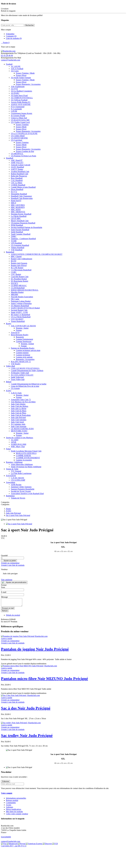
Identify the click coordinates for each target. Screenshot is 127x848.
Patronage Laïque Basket (21, 301)
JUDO (8, 391)
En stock (4, 622)
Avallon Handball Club (20, 171)
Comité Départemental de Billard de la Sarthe (28, 384)
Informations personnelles (16, 798)
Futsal (8, 449)
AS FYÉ (14, 89)
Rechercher (29, 25)
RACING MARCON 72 (21, 362)
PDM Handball (17, 225)
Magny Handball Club (20, 221)
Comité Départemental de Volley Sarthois (27, 370)
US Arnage (15, 388)
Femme (19, 330)
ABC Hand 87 (16, 160)
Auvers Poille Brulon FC (21, 102)
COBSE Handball (18, 185)
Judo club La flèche (18, 408)
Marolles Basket (17, 292)
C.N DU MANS (17, 478)
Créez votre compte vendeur (17, 814)
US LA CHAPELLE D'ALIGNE (24, 133)
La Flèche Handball (18, 216)
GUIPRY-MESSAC (19, 285)
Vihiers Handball (17, 247)
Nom (3, 587)
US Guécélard (16, 140)
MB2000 (14, 294)
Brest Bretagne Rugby (19, 335)
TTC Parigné (16, 471)
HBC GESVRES (18, 205)
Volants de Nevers (18, 498)
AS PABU (15, 93)
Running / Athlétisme (14, 462)
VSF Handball (16, 250)
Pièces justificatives (13, 809)
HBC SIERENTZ (18, 212)
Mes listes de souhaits (14, 811)
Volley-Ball (10, 366)
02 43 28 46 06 (7, 55)
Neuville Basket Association (22, 297)
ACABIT (14, 440)
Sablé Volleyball (17, 377)
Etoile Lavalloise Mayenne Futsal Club (26, 451)
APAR (13, 442)
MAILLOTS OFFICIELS (26, 453)
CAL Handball (17, 180)
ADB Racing (16, 485)
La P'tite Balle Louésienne (21, 473)
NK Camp (15, 299)
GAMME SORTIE (23, 455)
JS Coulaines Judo (18, 424)
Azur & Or (15, 332)
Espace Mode (21, 127)
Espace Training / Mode (25, 73)
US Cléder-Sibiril (18, 136)
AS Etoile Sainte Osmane (21, 78)
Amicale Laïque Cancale (20, 165)
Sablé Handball (17, 232)
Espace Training (22, 124)
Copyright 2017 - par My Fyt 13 (13, 846)
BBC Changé (16, 256)
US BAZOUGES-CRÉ (20, 120)
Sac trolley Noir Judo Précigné (27, 735)
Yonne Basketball (18, 321)
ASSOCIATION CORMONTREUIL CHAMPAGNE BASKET (36, 254)
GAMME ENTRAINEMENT (28, 458)
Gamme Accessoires (24, 460)
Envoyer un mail (8, 608)
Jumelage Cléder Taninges (21, 487)
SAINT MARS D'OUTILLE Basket (25, 308)
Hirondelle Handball (19, 194)
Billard (8, 382)
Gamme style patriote (24, 357)
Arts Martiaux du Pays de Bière (23, 402)
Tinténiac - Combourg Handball (23, 239)
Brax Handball (16, 178)
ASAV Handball (17, 167)
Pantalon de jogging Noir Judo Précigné (35, 649)
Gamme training (22, 353)
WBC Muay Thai (18, 446)
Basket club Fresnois (19, 263)
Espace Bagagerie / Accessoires (28, 84)
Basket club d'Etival (19, 265)
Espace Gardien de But (25, 151)
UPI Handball (16, 243)
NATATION (11, 476)
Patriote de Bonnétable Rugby (22, 348)
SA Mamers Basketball (20, 306)
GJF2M (14, 111)
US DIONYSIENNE (19, 138)
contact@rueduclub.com (10, 60)
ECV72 (14, 192)
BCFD (13, 261)
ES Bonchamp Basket (19, 281)
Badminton (10, 496)
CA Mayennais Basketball (21, 270)
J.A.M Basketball (18, 288)
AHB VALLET (17, 163)
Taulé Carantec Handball (20, 234)
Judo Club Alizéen (18, 404)
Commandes (11, 803)
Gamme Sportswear (23, 341)
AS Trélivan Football (19, 100)
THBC (13, 236)
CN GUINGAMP (18, 480)
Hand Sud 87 (16, 201)
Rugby (8, 324)
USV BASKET (17, 319)
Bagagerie (20, 337)
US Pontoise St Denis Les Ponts (23, 156)
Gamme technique (23, 355)
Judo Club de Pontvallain (21, 415)
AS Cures (15, 71)
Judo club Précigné (18, 417)
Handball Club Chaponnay (21, 196)
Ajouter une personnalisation (16, 582)
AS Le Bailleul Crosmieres (21, 91)
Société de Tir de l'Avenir (21, 491)
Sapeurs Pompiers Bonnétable (22, 489)
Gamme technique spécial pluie (28, 350)
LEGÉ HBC (16, 218)
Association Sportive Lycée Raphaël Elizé (27, 493)
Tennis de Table (12, 469)
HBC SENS (16, 209)
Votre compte (6, 793)
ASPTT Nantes (17, 169)
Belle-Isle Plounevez (19, 176)
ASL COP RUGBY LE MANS (23, 326)
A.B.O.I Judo (16, 393)
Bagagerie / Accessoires (25, 359)
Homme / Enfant (27, 344)
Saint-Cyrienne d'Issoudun (21, 303)
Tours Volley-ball (17, 379)
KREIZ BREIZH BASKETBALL (24, 290)
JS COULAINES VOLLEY (22, 375)
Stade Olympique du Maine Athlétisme (26, 467)
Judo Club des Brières (19, 406)
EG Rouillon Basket (19, 279)
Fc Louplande (16, 109)
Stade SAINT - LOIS (19, 312)
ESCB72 (14, 283)
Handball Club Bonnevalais (22, 198)
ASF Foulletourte (18, 86)
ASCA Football (17, 69)
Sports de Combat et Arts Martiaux (19, 438)
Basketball (10, 252)
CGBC (13, 272)
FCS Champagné (17, 107)
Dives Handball (17, 189)
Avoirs (8, 805)
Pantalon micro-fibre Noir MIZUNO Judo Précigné (44, 678)
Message (4, 597)
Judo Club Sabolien (18, 420)
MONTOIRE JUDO (19, 431)
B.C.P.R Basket (17, 268)
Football (9, 64)
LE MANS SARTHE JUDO (22, 429)
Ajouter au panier (9, 561)
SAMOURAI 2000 (18, 444)
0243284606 (6, 837)
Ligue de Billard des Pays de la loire (25, 386)
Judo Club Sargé (17, 422)
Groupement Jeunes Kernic (21, 113)
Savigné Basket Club (19, 310)
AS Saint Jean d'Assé (19, 95)
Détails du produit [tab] (13, 615)
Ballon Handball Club (19, 174)
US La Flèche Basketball (21, 317)
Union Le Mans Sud (19, 118)
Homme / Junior (22, 328)
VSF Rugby (15, 364)
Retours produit (12, 800)
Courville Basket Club (19, 277)
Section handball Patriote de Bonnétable (26, 227)
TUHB (13, 241)
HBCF (13, 203)
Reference (5, 619)
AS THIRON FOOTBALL (22, 98)
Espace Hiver (21, 75)
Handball (9, 158)
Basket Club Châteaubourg (21, 259)
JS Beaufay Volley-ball (20, 373)
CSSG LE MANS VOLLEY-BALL (25, 368)
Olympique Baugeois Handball (23, 223)
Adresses (9, 807)
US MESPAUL (17, 154)
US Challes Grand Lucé (20, 122)
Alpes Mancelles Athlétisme (22, 464)
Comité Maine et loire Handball (23, 187)
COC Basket (16, 274)
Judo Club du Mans (18, 411)
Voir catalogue (6, 580)
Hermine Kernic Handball (21, 214)
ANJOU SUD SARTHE (21, 104)
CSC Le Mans (16, 183)
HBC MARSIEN (18, 207)
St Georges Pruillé (18, 116)
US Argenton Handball (20, 245)
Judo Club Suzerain (18, 426)
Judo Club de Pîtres (18, 413)
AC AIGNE (15, 66)
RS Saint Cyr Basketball (20, 315)
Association (10, 482)
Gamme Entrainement (24, 339)
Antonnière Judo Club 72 (21, 400)
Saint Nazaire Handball (20, 230)
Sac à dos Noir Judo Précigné (25, 708)
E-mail (3, 592)
